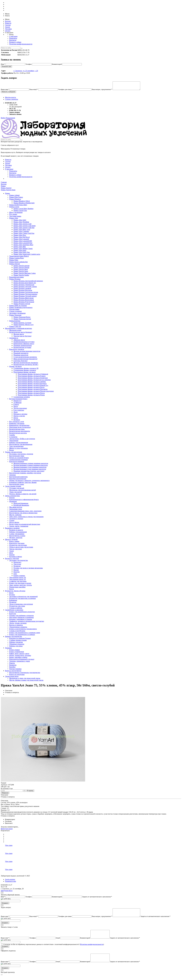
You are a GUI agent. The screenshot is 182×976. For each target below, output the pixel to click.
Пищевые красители (20, 355)
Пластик (16, 572)
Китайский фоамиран (21, 505)
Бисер (11, 593)
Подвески (17, 566)
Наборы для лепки (16, 646)
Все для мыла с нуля (16, 421)
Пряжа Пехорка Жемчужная (23, 298)
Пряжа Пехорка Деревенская (23, 285)
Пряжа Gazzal (14, 207)
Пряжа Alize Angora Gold (22, 224)
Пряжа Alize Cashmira (21, 231)
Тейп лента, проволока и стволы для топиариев (26, 517)
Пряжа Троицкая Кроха (21, 317)
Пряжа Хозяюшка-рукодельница (20, 307)
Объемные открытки (16, 644)
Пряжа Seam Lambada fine (18, 262)
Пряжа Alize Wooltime (21, 222)
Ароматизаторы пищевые (18, 459)
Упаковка (8, 648)
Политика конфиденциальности (20, 44)
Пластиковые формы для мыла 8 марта (32, 376)
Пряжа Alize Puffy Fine (21, 252)
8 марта (16, 404)
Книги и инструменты (13, 671)
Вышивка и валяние (12, 528)
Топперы (12, 475)
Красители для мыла (16, 349)
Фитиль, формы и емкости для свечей (22, 494)
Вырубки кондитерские (17, 478)
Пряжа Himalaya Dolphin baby (24, 203)
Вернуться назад (7, 829)
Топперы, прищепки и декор (19, 661)
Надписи (16, 420)
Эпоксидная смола (11, 676)
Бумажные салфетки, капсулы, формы (23, 482)
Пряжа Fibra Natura (16, 197)
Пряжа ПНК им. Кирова (18, 305)
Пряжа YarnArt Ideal (20, 269)
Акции (7, 27)
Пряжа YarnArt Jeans (20, 271)
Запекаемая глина (15, 509)
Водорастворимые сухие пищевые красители (29, 469)
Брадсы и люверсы (16, 625)
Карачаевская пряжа (16, 277)
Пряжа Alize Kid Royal (21, 237)
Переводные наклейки (17, 587)
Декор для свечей (15, 492)
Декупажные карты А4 (17, 577)
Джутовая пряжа (15, 216)
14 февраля (17, 402)
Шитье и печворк (11, 539)
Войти (3, 118)
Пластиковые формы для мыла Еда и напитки (34, 380)
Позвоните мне (6, 66)
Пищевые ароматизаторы (22, 345)
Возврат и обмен (15, 42)
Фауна (15, 418)
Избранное (5, 793)
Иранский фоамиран (20, 503)
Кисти (11, 589)
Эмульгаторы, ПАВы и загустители (22, 439)
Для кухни (17, 564)
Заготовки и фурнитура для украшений (23, 596)
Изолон (12, 498)
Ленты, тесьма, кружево (18, 623)
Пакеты (12, 663)
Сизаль (11, 520)
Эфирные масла (19, 340)
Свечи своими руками (13, 486)
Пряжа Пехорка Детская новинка (25, 294)
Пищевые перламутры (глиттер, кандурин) (28, 471)
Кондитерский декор (16, 456)
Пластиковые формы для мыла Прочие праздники (36, 391)
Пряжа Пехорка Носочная (22, 290)
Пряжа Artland (14, 195)
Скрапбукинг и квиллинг (14, 610)
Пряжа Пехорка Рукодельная (23, 302)
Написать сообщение (8, 92)
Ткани (11, 551)
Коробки (12, 667)
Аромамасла (13, 338)
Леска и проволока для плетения (21, 604)
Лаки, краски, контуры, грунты (20, 585)
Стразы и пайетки (15, 608)
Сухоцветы (13, 437)
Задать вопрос (10, 879)
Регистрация (10, 118)
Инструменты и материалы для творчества (24, 672)
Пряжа (7, 193)
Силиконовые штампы (21, 397)
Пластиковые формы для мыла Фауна (31, 393)
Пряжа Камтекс (14, 321)
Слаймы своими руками (18, 640)
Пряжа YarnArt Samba (21, 275)
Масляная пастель (15, 507)
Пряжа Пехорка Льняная (22, 288)
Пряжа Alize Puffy (19, 250)
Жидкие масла (18, 334)
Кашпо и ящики (19, 575)
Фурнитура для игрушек (18, 545)
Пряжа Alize (13, 218)
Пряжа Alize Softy (19, 220)
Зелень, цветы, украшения (18, 526)
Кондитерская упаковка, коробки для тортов (25, 473)
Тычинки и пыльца (16, 518)
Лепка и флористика (12, 496)
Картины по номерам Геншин (20, 638)
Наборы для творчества (13, 636)
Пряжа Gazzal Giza (20, 210)
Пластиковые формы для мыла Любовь (32, 382)
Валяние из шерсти (16, 530)
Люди (15, 412)
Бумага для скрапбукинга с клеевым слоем (24, 633)
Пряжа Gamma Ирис (16, 258)
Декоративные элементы (18, 627)
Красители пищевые (16, 461)
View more (8, 845)
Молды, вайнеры (15, 515)
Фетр (11, 553)
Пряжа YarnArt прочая (21, 266)
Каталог (8, 21)
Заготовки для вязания (17, 313)
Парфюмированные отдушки (23, 342)
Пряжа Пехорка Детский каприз (25, 296)
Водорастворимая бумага (18, 399)
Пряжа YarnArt (14, 264)
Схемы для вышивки (16, 534)
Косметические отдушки (22, 347)
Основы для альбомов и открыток (21, 615)
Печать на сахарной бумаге (19, 458)
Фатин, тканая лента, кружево (20, 655)
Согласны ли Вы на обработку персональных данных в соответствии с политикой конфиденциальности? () (53, 944)
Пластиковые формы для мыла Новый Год (33, 385)
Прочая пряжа (14, 309)
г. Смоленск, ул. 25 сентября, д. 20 (25, 71)
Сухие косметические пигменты (25, 357)
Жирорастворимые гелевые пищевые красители (30, 463)
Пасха (15, 406)
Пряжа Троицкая (15, 315)
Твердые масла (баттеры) (22, 336)
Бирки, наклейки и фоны (18, 657)
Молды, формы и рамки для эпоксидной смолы (26, 680)
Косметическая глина (17, 429)
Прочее (12, 555)
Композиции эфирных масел (23, 343)
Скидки (8, 25)
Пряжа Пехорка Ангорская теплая (25, 292)
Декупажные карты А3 (17, 579)
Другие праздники (20, 408)
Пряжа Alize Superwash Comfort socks (26, 254)
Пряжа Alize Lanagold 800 (22, 241)
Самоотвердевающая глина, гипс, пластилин (25, 511)
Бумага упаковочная (16, 652)
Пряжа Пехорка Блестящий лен (24, 283)
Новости (8, 23)
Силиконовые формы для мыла (24, 370)
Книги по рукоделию (17, 674)
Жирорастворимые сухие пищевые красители (29, 467)
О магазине (13, 36)
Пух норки (13, 214)
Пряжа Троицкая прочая (22, 319)
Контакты (12, 40)
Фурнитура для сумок (17, 606)
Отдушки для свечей (16, 488)
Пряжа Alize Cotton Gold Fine (23, 233)
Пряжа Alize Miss (19, 247)
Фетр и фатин (14, 522)
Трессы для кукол (15, 549)
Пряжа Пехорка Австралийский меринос (28, 281)
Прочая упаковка (15, 669)
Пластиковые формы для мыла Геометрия (33, 378)
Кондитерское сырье (16, 484)
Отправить (5, 903)
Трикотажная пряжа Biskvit (19, 256)
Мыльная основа (15, 330)
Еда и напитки (18, 410)
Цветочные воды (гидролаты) (20, 427)
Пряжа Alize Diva (19, 235)
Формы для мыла (15, 366)
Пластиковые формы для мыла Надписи (32, 383)
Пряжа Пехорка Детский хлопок (25, 286)
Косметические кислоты (18, 433)
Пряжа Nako (13, 260)
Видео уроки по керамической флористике (24, 524)
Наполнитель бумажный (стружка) (21, 659)
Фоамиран (13, 501)
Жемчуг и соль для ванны (18, 448)
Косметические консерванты (19, 431)
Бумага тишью (14, 650)
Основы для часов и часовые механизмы (28, 568)
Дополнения (13, 440)
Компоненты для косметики (19, 425)
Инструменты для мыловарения (20, 444)
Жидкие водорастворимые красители (26, 351)
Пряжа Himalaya (15, 199)
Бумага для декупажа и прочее (20, 583)
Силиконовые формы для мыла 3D (25, 368)
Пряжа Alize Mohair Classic (23, 248)
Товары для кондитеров (13, 452)
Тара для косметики (16, 446)
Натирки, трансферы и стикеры (20, 619)
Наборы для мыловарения (18, 442)
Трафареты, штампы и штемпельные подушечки (26, 621)
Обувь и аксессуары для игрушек (21, 547)
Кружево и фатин (15, 556)
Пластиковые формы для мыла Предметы (33, 389)
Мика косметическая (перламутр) (25, 359)
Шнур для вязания (15, 212)
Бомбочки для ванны (16, 423)
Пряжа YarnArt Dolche (21, 267)
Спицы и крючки (15, 311)
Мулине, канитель (15, 537)
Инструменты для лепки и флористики (23, 513)
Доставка (8, 29)
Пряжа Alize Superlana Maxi (23, 245)
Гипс (15, 574)
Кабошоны (13, 600)
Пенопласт (17, 562)
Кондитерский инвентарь (18, 477)
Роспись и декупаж (12, 558)
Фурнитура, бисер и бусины (15, 591)
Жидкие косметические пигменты (25, 363)
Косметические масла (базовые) (20, 332)
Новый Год (17, 401)
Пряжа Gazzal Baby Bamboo (23, 208)
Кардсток (12, 614)
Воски (11, 450)
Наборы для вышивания (18, 532)
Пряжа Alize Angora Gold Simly (24, 226)
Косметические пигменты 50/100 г (25, 364)
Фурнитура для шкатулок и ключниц (22, 598)
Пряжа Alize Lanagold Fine (22, 243)
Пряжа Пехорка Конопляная (23, 300)
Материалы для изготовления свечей (22, 490)
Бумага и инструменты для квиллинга (23, 629)
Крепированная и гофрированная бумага (24, 499)
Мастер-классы (10, 97)
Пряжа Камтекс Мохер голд (23, 324)
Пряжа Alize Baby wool (21, 229)
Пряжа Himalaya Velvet (21, 201)
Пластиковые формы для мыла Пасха (31, 387)
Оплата (7, 31)
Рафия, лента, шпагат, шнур (19, 653)
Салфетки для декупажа (17, 581)
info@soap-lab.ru (6, 890)
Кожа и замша (14, 541)
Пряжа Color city (15, 326)
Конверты (12, 665)
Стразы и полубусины (17, 631)
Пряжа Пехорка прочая (21, 304)
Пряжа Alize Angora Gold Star (23, 227)
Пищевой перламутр (20, 353)
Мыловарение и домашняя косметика (18, 328)
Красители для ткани (16, 543)
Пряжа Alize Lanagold (21, 239)
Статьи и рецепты (11, 99)
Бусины (12, 594)
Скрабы (12, 435)
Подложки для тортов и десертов (21, 454)
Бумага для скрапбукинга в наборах (22, 634)
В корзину (30, 790)
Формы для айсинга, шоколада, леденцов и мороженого (29, 480)
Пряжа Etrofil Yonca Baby (18, 205)
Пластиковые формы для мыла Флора (31, 395)
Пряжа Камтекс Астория (22, 323)
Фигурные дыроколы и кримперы (21, 617)
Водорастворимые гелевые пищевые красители (30, 465)
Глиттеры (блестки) (20, 361)
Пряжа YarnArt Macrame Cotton (24, 273)
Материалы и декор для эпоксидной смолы (24, 678)
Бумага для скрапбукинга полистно (22, 612)
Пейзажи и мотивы (20, 414)
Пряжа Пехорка (14, 279)
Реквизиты (13, 38)
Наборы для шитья (16, 642)
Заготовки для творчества (18, 560)
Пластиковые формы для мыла (24, 372)
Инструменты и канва (17, 536)
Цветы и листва (19, 416)
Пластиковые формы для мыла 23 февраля (33, 374)
